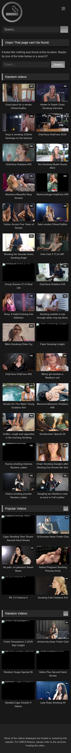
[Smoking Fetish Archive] (29, 12)
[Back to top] (60, 743)
